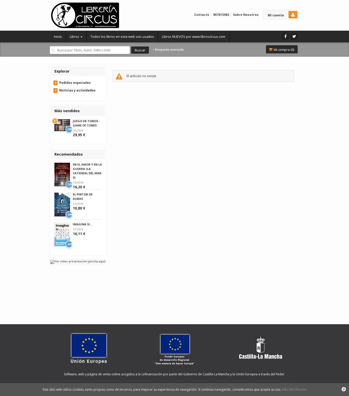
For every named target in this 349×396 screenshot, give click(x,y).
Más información (294, 389)
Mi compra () (283, 49)
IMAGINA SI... (82, 224)
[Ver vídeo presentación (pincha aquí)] (78, 261)
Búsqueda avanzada (169, 49)
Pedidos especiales (75, 82)
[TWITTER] (294, 36)
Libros (75, 36)
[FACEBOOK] (285, 36)
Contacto (201, 15)
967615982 (221, 15)
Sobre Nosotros (246, 15)
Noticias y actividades (77, 90)
